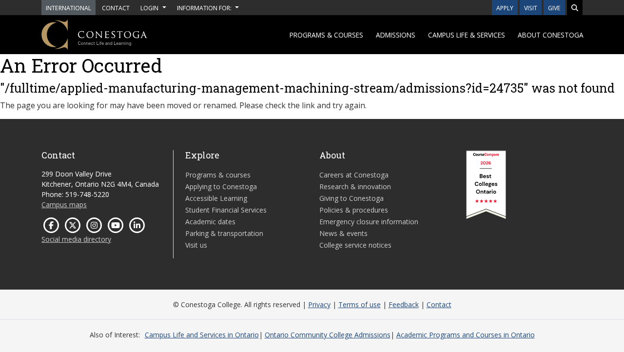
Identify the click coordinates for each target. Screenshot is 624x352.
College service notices (355, 245)
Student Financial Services (226, 210)
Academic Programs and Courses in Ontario (465, 334)
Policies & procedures (353, 210)
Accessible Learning (216, 198)
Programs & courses (326, 34)
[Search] (575, 7)
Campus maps (64, 204)
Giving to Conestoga (351, 198)
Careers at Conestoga (354, 174)
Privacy (319, 304)
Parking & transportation (224, 233)
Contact (439, 304)
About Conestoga (551, 34)
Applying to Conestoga (221, 186)
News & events (343, 233)
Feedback (404, 304)
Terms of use (359, 304)
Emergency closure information (368, 221)
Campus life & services (466, 34)
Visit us (196, 245)
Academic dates (210, 221)
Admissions (395, 34)
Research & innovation (355, 186)
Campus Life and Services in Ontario (202, 334)
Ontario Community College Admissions (327, 334)
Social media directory (76, 239)
